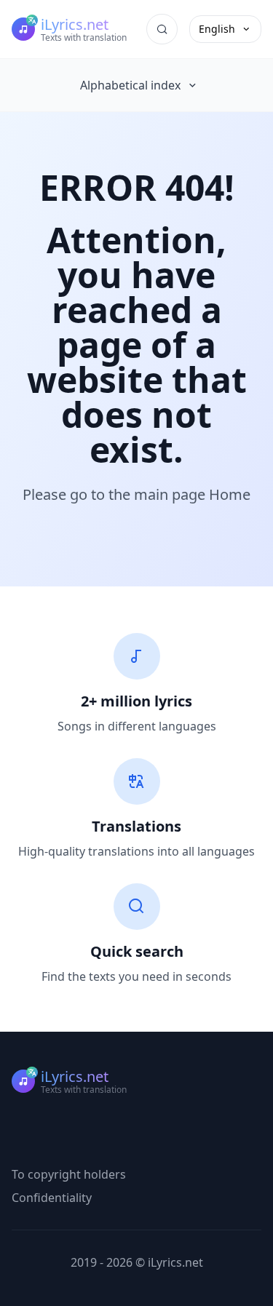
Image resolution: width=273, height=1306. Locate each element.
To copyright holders (69, 1174)
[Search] (162, 29)
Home (229, 494)
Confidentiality (52, 1198)
